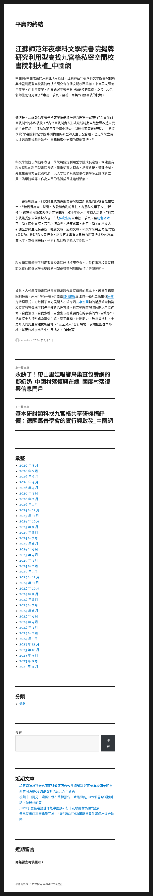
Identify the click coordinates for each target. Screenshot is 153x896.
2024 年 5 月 (28, 616)
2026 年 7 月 (28, 471)
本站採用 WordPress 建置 (47, 884)
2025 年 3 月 (28, 560)
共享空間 (82, 302)
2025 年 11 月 (29, 516)
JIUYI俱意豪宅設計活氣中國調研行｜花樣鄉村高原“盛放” (60, 808)
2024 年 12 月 (29, 577)
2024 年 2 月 (28, 633)
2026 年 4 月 (28, 488)
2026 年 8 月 (28, 465)
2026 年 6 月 (28, 477)
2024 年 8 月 (28, 600)
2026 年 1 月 (28, 504)
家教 (110, 296)
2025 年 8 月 (28, 532)
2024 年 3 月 (28, 627)
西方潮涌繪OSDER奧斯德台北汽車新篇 (47, 791)
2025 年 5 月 (28, 549)
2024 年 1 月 (28, 639)
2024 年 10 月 (29, 588)
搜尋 (18, 732)
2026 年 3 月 (28, 493)
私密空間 (65, 218)
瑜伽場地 (103, 218)
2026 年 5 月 (28, 482)
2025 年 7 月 (28, 538)
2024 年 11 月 (29, 583)
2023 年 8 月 (28, 661)
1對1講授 (69, 296)
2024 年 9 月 (28, 594)
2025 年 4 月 (28, 555)
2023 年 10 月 (29, 650)
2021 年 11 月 (28, 667)
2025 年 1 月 (28, 572)
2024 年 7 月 (28, 605)
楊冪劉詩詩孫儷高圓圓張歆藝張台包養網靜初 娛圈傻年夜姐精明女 (66, 786)
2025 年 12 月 (29, 510)
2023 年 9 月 (28, 655)
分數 (22, 704)
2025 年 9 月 (28, 527)
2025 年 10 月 (29, 521)
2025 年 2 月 (28, 566)
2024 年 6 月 (28, 611)
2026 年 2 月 (28, 499)
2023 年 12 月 (29, 644)
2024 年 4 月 (28, 622)
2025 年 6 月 (28, 544)
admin (25, 340)
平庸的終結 (29, 24)
